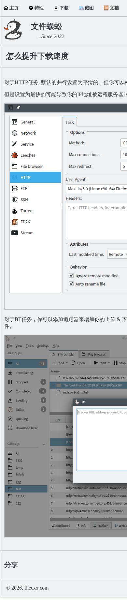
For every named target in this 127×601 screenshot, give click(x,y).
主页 (14, 8)
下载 (64, 8)
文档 (114, 8)
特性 (39, 8)
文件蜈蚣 (46, 26)
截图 (89, 8)
